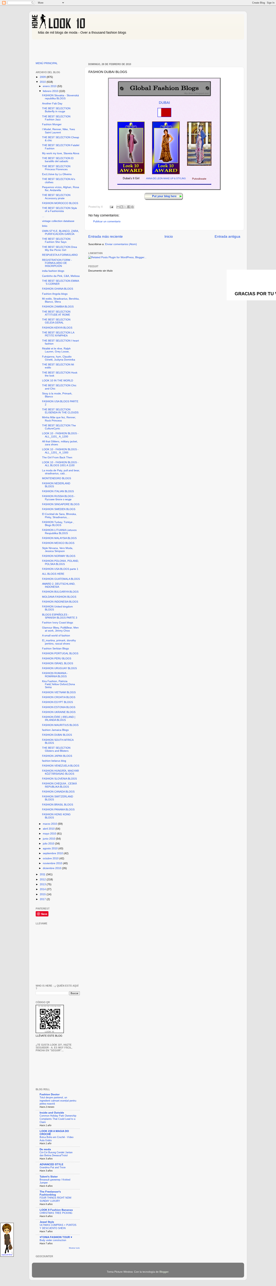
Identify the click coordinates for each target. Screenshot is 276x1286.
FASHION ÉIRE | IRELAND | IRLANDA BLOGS (58, 718)
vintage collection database (58, 221)
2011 (43, 874)
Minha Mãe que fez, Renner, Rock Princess (59, 419)
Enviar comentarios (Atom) (121, 244)
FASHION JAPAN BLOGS (57, 756)
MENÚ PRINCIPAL (47, 63)
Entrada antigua (227, 236)
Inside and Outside (52, 1112)
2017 (43, 899)
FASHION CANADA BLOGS (58, 791)
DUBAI (164, 103)
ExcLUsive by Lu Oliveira (57, 174)
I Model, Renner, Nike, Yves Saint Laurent (58, 131)
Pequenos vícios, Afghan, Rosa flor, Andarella (60, 189)
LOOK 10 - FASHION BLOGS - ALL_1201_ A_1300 (60, 451)
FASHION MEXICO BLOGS (58, 543)
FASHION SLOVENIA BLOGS (59, 778)
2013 (43, 884)
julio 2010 (49, 843)
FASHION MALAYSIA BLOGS (59, 538)
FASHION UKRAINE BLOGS (58, 712)
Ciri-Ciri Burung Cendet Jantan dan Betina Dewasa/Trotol (56, 1154)
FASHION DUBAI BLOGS (57, 734)
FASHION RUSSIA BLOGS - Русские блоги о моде (58, 498)
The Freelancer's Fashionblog (50, 1193)
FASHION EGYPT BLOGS (57, 702)
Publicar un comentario (107, 221)
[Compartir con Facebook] (129, 207)
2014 (43, 889)
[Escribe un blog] (122, 207)
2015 (43, 894)
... (43, 216)
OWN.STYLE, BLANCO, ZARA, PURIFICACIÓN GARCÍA (60, 232)
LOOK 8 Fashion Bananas (56, 1210)
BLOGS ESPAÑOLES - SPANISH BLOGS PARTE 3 (59, 616)
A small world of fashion (56, 635)
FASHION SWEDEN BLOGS (58, 509)
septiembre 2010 (53, 853)
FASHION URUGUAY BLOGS (59, 668)
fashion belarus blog (54, 760)
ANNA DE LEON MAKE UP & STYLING (166, 178)
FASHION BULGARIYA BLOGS (60, 591)
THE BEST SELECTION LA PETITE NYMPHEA (58, 334)
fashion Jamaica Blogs (55, 730)
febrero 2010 (51, 91)
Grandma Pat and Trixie (53, 1167)
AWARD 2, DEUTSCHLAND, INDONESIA (58, 585)
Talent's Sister (49, 1176)
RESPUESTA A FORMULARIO (60, 255)
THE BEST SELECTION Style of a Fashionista (59, 210)
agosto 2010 (50, 848)
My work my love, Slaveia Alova (60, 153)
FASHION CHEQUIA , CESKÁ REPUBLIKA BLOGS (59, 785)
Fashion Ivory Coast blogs (57, 622)
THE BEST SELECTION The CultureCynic (59, 427)
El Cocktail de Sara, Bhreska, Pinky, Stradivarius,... (59, 515)
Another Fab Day (52, 103)
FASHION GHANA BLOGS (57, 288)
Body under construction (53, 1240)
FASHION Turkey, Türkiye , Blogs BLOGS (58, 524)
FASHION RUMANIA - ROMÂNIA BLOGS (55, 675)
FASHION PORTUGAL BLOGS (60, 653)
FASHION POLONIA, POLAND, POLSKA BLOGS (60, 562)
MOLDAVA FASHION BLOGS (59, 596)
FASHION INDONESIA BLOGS (60, 601)
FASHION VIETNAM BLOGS (59, 692)
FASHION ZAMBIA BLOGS (58, 306)
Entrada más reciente (105, 236)
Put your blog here (164, 196)
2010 (43, 81)
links (44, 226)
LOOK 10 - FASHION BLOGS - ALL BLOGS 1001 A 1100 (60, 464)
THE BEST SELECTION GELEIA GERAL (56, 321)
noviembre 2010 (53, 863)
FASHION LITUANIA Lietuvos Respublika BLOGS (59, 531)
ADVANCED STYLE (51, 1164)
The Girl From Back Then (57, 457)
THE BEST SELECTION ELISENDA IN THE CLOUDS (60, 411)
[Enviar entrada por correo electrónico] (111, 206)
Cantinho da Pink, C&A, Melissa (61, 276)
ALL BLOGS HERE (53, 573)
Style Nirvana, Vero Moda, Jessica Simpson (57, 550)
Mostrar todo (74, 1248)
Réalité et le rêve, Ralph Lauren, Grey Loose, (56, 350)
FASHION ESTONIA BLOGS (58, 707)
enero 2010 (50, 86)
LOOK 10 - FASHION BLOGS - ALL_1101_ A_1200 (60, 435)
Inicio (168, 236)
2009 (43, 77)
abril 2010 (49, 828)
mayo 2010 (50, 833)
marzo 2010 (50, 823)
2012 (43, 879)
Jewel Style (47, 1222)
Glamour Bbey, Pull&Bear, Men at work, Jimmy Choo (60, 629)
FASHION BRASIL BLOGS (57, 804)
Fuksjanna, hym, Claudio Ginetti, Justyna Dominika (58, 358)
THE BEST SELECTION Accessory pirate (56, 197)
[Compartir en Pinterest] (132, 207)
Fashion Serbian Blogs (55, 648)
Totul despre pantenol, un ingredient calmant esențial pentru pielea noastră (58, 1100)
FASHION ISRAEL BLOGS (57, 663)
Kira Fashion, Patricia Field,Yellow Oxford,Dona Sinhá (58, 684)
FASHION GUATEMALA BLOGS (61, 579)
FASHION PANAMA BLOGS (58, 809)
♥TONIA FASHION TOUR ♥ (56, 1237)
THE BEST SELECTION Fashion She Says (56, 240)
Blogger (163, 1271)
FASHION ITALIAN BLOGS (58, 491)
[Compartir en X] (125, 207)
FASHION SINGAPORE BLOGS (60, 504)
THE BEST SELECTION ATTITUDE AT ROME (56, 313)
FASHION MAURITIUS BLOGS (60, 725)
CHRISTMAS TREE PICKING (56, 1213)
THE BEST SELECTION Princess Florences (56, 168)
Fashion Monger (52, 124)
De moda (45, 1149)
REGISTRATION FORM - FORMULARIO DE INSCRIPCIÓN (57, 263)
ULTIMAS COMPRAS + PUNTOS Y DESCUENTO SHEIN (58, 1227)
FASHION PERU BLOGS (56, 658)
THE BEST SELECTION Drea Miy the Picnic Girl (59, 248)
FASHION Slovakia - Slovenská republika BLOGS (60, 97)
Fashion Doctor (50, 1094)
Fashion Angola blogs (55, 293)
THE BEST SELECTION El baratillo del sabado (57, 160)
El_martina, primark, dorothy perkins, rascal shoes (59, 642)
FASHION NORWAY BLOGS (58, 556)
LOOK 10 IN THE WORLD (57, 380)
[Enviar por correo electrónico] (118, 207)
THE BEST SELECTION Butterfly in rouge (56, 110)
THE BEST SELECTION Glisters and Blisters (56, 749)
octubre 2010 (51, 858)
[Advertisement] (100, 49)
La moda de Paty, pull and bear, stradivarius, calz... (61, 472)
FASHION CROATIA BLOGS (58, 697)
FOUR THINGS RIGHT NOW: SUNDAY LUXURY (56, 1199)
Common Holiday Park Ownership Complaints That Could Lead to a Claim (58, 1118)
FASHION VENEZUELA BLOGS (60, 765)
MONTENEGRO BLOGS (56, 478)
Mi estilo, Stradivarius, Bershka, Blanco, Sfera (60, 300)
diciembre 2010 (52, 868)
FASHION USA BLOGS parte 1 (60, 569)
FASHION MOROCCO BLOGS (60, 203)
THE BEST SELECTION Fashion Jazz (56, 118)
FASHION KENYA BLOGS (57, 327)
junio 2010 (49, 838)
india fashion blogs (53, 270)
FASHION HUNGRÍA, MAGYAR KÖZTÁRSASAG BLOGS (60, 772)
